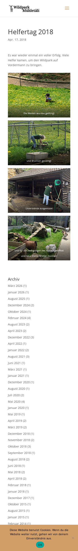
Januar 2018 (16, 491)
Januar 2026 (16, 292)
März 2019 (15, 427)
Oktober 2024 (17, 312)
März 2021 (15, 369)
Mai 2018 (14, 472)
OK (40, 544)
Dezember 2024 (19, 305)
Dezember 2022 (19, 337)
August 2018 (16, 459)
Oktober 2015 (17, 504)
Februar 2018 (17, 485)
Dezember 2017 (19, 498)
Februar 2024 (17, 318)
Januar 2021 (16, 376)
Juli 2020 (14, 395)
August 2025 (16, 299)
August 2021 (16, 356)
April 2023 (15, 331)
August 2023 (16, 324)
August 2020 (16, 389)
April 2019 (15, 421)
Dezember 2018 (19, 434)
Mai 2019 (14, 414)
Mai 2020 (14, 401)
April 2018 (15, 478)
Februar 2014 (17, 524)
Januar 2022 (16, 350)
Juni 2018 (14, 466)
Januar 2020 (16, 408)
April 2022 (15, 343)
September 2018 (19, 453)
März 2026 (15, 286)
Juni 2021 (14, 363)
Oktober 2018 (17, 446)
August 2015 (16, 511)
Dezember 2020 (19, 382)
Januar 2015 (16, 517)
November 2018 (19, 440)
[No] (73, 538)
